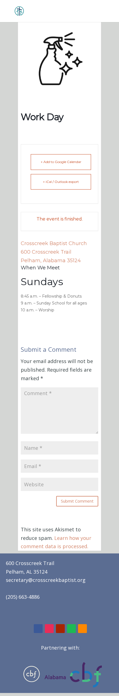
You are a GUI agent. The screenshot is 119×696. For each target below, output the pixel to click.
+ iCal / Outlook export (61, 182)
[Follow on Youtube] (60, 628)
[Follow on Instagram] (49, 628)
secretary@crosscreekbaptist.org (46, 580)
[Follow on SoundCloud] (82, 628)
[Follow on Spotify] (71, 628)
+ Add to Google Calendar (61, 162)
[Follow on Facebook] (38, 628)
